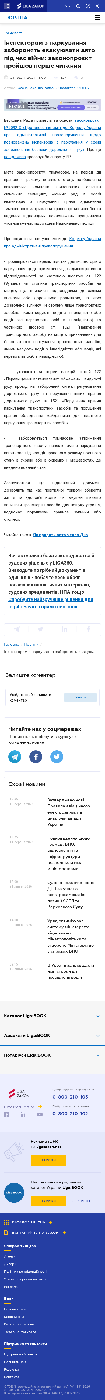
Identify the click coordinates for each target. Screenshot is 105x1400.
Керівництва (14, 1317)
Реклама (11, 1287)
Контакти (11, 1377)
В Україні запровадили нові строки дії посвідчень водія (70, 971)
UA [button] (64, 6)
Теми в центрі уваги (20, 1332)
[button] (7, 6)
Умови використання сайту (25, 1279)
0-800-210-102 (70, 1114)
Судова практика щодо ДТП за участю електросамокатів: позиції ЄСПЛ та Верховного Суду (70, 894)
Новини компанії (17, 1309)
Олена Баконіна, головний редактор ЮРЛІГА (53, 88)
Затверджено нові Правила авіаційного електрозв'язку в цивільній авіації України (68, 812)
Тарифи (48, 1160)
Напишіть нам (15, 1362)
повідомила (15, 156)
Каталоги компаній (19, 1324)
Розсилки (11, 1369)
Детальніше (81, 1200)
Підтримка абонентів (20, 1354)
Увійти (80, 697)
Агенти (9, 1256)
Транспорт (13, 33)
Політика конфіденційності (25, 1271)
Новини (31, 644)
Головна (11, 644)
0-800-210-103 (70, 1097)
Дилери (10, 1264)
